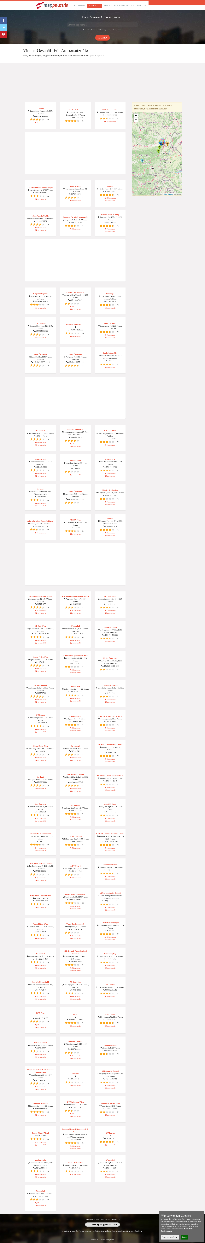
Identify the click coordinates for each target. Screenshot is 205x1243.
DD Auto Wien (40, 625)
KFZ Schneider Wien (75, 1102)
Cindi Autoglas (75, 716)
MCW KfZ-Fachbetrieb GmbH (110, 744)
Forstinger (110, 293)
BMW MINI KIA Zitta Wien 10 (110, 716)
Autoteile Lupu (110, 804)
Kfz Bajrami (75, 805)
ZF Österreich (75, 982)
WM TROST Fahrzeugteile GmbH (75, 596)
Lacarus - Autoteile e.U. (75, 324)
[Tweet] (3, 27)
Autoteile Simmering (75, 429)
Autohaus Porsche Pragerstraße (75, 217)
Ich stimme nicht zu (169, 1237)
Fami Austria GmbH (40, 215)
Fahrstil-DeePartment (75, 774)
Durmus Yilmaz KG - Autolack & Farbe (75, 1130)
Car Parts (40, 776)
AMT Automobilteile (110, 109)
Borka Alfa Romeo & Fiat (75, 894)
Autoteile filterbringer (110, 922)
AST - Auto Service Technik (110, 893)
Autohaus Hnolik (40, 1042)
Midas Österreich (40, 354)
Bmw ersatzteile (110, 1045)
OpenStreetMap (167, 194)
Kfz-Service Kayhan (110, 490)
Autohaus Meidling (40, 1103)
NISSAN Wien (75, 519)
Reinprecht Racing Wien (110, 1103)
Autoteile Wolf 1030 (110, 685)
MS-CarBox (110, 984)
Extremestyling (110, 953)
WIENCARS (75, 686)
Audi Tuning (110, 1014)
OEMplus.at (110, 1133)
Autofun (40, 108)
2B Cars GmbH (110, 596)
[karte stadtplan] (52, 5)
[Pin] (3, 34)
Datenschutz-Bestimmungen (119, 5)
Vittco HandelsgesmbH (75, 924)
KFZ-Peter (40, 1013)
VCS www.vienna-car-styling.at (40, 187)
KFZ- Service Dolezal (110, 1071)
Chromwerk (75, 746)
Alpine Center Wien (40, 746)
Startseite (79, 5)
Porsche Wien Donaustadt (40, 833)
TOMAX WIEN (110, 323)
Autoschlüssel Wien (40, 924)
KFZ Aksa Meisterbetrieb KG (40, 596)
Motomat (40, 488)
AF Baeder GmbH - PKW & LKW (110, 775)
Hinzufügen (95, 5)
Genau (184, 1237)
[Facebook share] (3, 20)
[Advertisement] (102, 82)
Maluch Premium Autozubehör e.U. (40, 521)
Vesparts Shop (40, 459)
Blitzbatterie (110, 459)
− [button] (136, 119)
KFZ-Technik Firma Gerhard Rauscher (75, 952)
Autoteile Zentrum (75, 1041)
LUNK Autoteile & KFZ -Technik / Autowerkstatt (40, 1071)
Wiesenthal (40, 430)
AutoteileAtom (75, 186)
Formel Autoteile (40, 685)
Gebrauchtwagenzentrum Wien (75, 655)
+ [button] (136, 115)
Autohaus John (40, 1160)
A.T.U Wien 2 (75, 865)
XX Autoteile (40, 323)
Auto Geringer (40, 804)
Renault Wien (75, 460)
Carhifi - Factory (75, 836)
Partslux (75, 1073)
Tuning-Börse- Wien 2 (40, 1133)
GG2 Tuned (40, 714)
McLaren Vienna (110, 627)
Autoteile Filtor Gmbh (40, 982)
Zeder (75, 1014)
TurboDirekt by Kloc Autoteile (40, 863)
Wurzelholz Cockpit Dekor (40, 895)
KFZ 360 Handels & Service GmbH (110, 833)
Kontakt (141, 5)
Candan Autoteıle (75, 109)
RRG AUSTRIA (110, 430)
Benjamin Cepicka (40, 293)
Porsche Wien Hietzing (110, 214)
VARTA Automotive (75, 1162)
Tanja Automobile (110, 352)
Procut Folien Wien (40, 656)
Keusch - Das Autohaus (75, 292)
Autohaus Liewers (110, 864)
